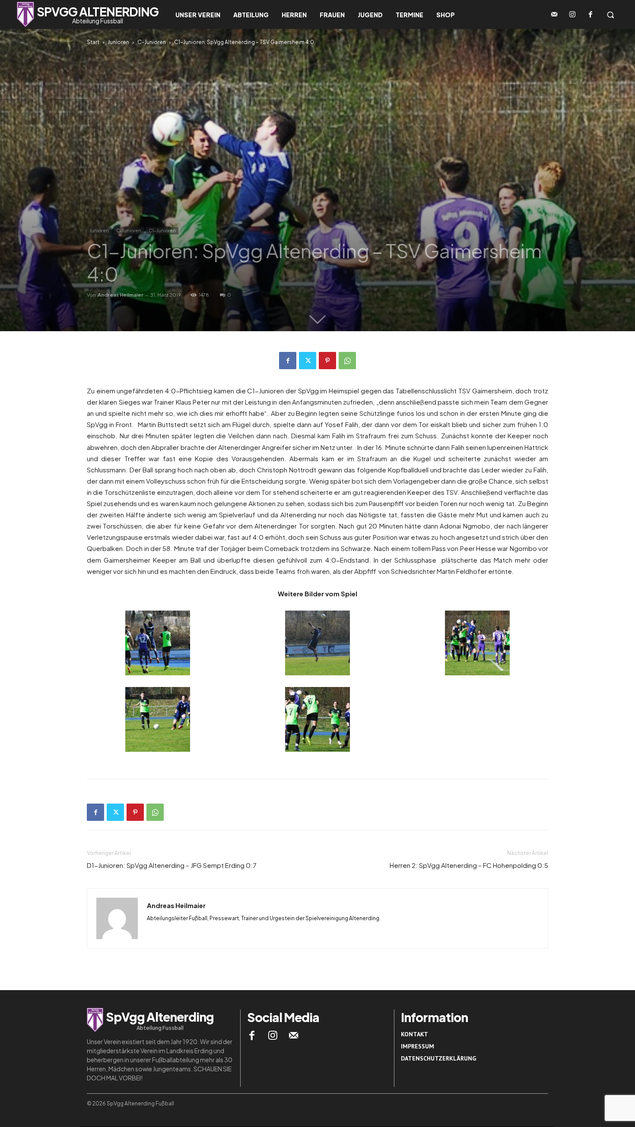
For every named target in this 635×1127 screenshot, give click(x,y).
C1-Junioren (162, 230)
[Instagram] (572, 15)
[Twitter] (307, 360)
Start (93, 42)
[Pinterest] (327, 360)
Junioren (118, 42)
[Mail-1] (554, 15)
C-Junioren (151, 42)
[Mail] (294, 1035)
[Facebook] (590, 15)
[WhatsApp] (347, 360)
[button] (610, 14)
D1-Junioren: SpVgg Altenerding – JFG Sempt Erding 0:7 (172, 865)
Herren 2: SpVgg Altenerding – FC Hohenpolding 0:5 (469, 865)
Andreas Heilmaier (120, 295)
